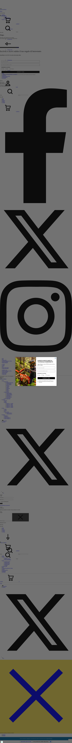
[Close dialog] (55, 358)
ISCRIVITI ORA (46, 378)
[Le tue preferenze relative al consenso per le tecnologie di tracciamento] (2, 742)
